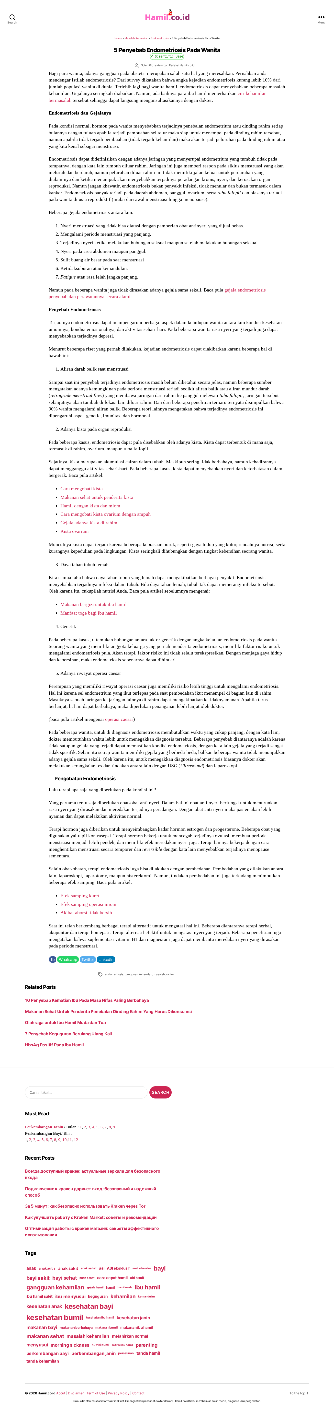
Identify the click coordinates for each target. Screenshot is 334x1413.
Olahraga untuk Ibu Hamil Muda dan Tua (65, 1022)
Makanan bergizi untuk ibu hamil (93, 604)
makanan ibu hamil (136, 1327)
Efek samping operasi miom (88, 904)
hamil (110, 1287)
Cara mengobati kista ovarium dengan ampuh (105, 514)
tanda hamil (148, 1353)
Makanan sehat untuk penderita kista (96, 497)
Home (118, 38)
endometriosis (114, 974)
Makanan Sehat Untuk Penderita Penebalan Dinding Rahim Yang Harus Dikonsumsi (108, 1011)
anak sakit (68, 1268)
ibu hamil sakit (39, 1296)
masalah (159, 974)
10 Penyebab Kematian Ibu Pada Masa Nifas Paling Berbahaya (87, 1000)
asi (101, 1268)
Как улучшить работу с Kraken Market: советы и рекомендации (91, 1217)
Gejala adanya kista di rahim (88, 522)
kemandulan (146, 1296)
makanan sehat (45, 1336)
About (60, 1393)
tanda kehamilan (42, 1361)
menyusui (37, 1345)
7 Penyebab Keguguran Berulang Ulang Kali (68, 1033)
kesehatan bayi (89, 1306)
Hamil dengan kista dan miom (90, 505)
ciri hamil (137, 1278)
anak (31, 1268)
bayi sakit (38, 1278)
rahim (170, 974)
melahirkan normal (130, 1336)
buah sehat (86, 1278)
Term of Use (96, 1393)
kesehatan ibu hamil (100, 1317)
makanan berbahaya (76, 1327)
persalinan (126, 1353)
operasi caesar (119, 719)
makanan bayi (41, 1327)
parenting (146, 1345)
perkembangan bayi (47, 1353)
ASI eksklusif (118, 1268)
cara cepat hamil (112, 1277)
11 (70, 1139)
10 (64, 1139)
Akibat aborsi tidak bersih (86, 912)
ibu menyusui (70, 1296)
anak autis (47, 1268)
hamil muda (125, 1287)
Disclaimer (76, 1393)
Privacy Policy (118, 1393)
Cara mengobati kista (81, 488)
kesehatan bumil (54, 1317)
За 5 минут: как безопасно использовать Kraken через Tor (85, 1206)
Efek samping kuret (79, 895)
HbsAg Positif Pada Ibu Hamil (54, 1044)
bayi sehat (64, 1278)
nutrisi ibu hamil (122, 1345)
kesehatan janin (133, 1317)
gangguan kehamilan (138, 974)
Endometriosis (160, 38)
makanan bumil (106, 1327)
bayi (160, 1268)
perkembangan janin (93, 1353)
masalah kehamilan (88, 1336)
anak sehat (88, 1268)
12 (76, 1139)
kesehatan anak (44, 1306)
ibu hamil (147, 1287)
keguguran (98, 1296)
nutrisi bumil (100, 1345)
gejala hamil (95, 1287)
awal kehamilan (142, 1268)
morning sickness (70, 1345)
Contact (138, 1393)
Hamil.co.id (46, 1393)
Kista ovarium (74, 531)
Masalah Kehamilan (136, 38)
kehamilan (123, 1296)
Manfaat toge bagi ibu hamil (88, 613)
